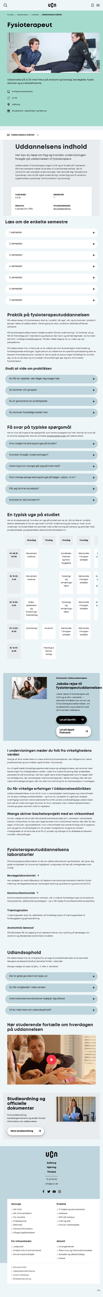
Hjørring (51, 1167)
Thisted (51, 1172)
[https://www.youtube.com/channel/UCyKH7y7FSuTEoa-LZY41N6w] (54, 1192)
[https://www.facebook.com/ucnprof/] (43, 1192)
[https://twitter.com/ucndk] (49, 1192)
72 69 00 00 (51, 1179)
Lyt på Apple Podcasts (67, 731)
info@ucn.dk (51, 1184)
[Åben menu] (98, 5)
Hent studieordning (22, 1131)
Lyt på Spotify (68, 720)
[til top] (98, 1290)
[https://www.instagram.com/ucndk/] (60, 1192)
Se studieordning (62, 209)
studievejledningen (56, 436)
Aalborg (51, 1163)
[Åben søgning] (6, 5)
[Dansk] (52, 5)
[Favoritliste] (92, 5)
